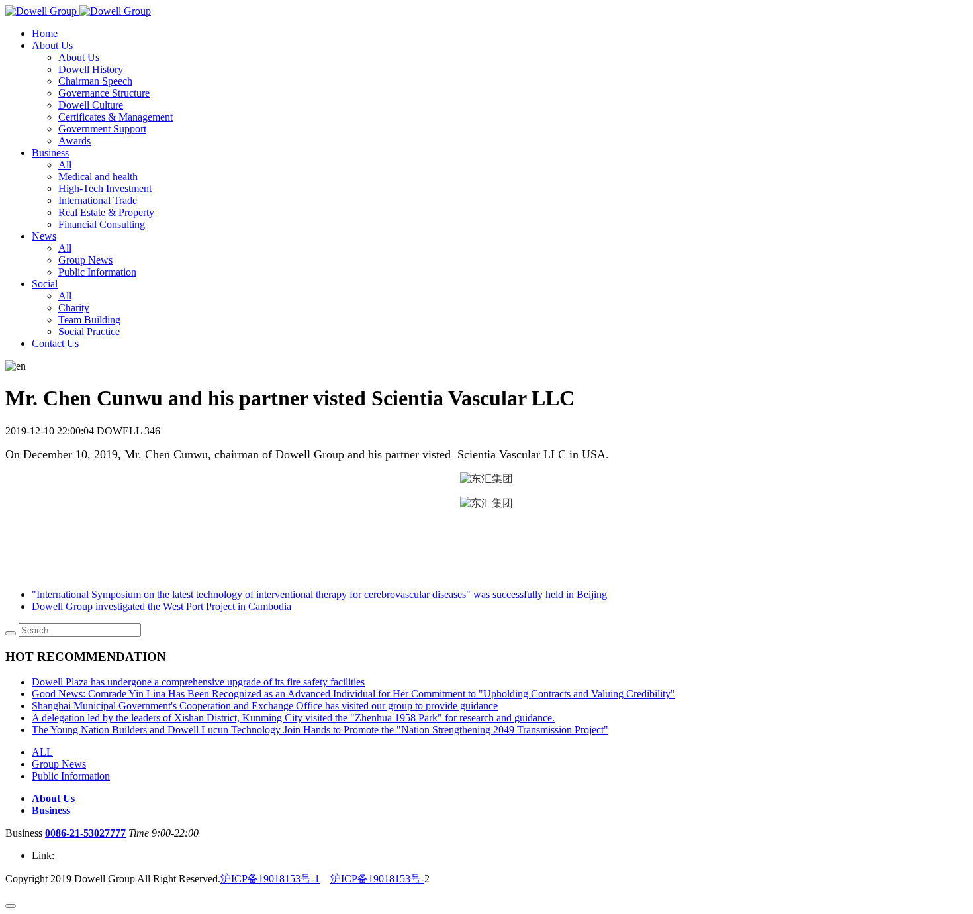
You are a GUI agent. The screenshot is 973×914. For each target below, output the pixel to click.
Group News (59, 764)
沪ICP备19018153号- (377, 878)
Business (51, 810)
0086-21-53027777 (85, 832)
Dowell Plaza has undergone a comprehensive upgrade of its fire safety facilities (198, 681)
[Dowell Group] (78, 11)
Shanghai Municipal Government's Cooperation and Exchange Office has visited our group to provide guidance (265, 705)
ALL (42, 752)
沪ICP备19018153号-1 (270, 878)
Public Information (71, 776)
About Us (53, 798)
